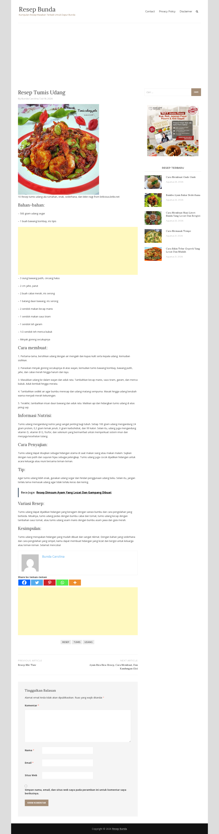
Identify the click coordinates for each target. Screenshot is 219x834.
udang (89, 642)
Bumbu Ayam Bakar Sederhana (183, 195)
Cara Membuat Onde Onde (181, 177)
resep (65, 642)
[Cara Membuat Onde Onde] (153, 181)
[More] (75, 583)
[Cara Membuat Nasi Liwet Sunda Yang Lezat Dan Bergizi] (153, 217)
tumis (77, 642)
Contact (150, 11)
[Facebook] (24, 583)
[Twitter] (37, 583)
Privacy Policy (167, 11)
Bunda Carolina (29, 98)
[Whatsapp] (62, 583)
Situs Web (31, 775)
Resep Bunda (37, 9)
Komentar (32, 705)
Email (29, 762)
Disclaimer (186, 11)
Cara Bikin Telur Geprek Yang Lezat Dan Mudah (183, 250)
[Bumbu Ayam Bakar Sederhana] (153, 199)
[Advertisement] (109, 54)
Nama (29, 750)
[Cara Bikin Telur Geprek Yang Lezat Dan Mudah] (153, 253)
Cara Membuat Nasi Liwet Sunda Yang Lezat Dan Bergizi (183, 214)
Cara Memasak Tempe (178, 231)
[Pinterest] (50, 583)
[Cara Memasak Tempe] (153, 235)
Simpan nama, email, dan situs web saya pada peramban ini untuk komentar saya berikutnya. (75, 791)
